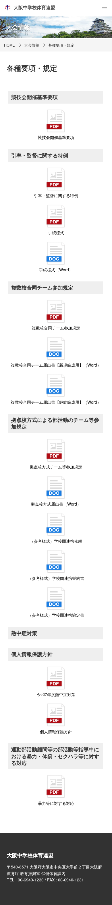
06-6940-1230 (31, 880)
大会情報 (31, 45)
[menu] (104, 7)
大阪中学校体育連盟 (34, 7)
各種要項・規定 (61, 45)
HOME (9, 45)
